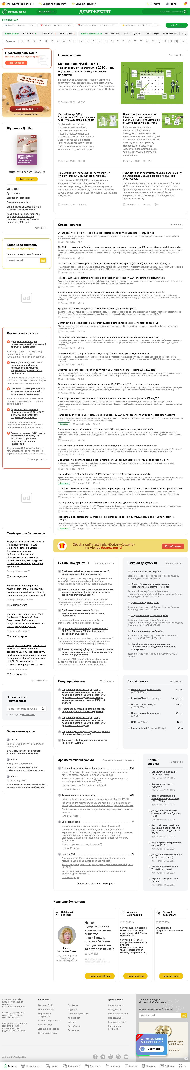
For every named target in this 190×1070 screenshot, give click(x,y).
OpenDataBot (28, 714)
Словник (10, 41)
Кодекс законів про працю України (149, 615)
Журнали (72, 1009)
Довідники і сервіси (49, 1029)
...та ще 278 (71, 816)
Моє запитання (16, 63)
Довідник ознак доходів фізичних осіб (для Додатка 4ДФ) (166, 813)
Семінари (73, 1005)
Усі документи (174, 563)
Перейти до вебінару (100, 976)
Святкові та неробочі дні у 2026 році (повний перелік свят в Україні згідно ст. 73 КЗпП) (165, 829)
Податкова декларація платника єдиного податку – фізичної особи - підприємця (84, 710)
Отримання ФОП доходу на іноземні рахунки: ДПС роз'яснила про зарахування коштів (103, 353)
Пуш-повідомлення (118, 1013)
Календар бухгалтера (49, 1020)
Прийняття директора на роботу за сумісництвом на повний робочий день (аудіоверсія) (83, 613)
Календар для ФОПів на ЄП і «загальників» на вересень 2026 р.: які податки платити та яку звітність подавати (86, 69)
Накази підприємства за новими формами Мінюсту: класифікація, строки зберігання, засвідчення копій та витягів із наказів (99, 936)
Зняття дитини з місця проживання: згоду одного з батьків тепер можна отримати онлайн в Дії (108, 322)
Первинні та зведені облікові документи (83, 768)
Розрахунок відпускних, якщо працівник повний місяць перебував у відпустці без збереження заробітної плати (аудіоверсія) (88, 592)
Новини (54, 1066)
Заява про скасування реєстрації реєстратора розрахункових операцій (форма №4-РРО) (94, 872)
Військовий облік (71, 821)
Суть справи (13, 193)
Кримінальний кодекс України (147, 631)
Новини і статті (46, 1009)
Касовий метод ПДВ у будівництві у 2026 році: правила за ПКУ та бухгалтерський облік (76, 117)
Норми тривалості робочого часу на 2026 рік (166, 844)
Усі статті (40, 227)
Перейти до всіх (135, 976)
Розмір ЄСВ (137, 698)
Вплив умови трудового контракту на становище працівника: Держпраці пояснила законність (108, 445)
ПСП (165, 33)
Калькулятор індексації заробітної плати (163, 773)
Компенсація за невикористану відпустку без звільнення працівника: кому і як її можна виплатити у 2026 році (23, 218)
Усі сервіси (175, 762)
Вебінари (169, 1066)
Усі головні (175, 55)
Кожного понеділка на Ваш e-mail (25, 254)
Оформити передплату (54, 4)
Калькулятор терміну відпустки (162, 785)
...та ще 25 (70, 877)
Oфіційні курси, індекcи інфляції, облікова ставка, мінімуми (24, 208)
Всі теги (72, 1022)
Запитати (154, 1048)
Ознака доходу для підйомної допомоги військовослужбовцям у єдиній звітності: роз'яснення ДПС (111, 292)
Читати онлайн (26, 179)
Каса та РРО (68, 854)
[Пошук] (43, 709)
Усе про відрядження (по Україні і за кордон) (164, 868)
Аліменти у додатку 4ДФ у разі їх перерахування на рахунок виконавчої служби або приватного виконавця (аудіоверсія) (87, 652)
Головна (12, 1066)
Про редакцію (115, 1018)
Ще (184, 1066)
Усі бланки (106, 681)
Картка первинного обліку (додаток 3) (82, 844)
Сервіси (133, 1066)
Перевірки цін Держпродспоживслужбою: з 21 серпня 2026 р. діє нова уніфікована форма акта (108, 502)
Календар (115, 1066)
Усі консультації (103, 563)
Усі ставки (176, 681)
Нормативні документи (44, 1015)
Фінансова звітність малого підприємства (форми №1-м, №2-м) (84, 741)
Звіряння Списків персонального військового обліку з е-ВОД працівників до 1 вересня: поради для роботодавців (152, 176)
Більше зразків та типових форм (95, 883)
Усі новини (175, 224)
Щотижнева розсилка (114, 1027)
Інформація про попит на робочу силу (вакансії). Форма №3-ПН (95, 799)
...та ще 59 (70, 848)
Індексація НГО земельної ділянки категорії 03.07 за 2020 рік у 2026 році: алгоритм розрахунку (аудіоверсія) (85, 631)
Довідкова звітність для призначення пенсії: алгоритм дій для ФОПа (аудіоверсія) (86, 572)
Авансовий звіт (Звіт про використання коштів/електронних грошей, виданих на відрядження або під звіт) (94, 859)
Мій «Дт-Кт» (176, 25)
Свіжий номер (115, 1005)
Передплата (114, 1009)
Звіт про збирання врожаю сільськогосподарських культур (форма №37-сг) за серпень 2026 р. (133, 932)
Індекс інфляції (139, 728)
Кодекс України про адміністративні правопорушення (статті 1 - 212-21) (150, 585)
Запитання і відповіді (18, 197)
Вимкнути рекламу (85, 4)
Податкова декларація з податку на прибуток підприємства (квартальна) (86, 733)
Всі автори (73, 1030)
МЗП (107, 33)
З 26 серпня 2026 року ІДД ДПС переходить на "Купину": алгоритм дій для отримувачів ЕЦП (84, 174)
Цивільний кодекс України (145, 602)
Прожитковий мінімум (143, 704)
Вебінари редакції (47, 1033)
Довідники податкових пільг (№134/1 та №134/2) (166, 856)
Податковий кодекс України (146, 571)
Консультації (45, 1024)
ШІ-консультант (33, 1066)
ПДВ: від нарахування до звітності (164, 880)
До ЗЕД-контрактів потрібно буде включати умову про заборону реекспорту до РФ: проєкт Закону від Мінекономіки (119, 247)
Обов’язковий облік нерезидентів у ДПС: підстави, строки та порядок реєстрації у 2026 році (106, 370)
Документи (95, 1066)
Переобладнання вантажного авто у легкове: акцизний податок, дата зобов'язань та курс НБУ (108, 337)
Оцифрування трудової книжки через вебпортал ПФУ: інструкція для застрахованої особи (105, 429)
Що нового (13, 189)
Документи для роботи (19, 202)
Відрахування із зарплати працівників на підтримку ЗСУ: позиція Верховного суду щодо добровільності (113, 460)
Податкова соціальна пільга (146, 713)
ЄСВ (126, 33)
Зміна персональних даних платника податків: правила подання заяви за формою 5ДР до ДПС (108, 398)
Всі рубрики (74, 1026)
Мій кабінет (74, 1018)
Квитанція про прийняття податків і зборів (84, 785)
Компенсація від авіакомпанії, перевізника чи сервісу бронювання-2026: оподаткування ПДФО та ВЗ (111, 277)
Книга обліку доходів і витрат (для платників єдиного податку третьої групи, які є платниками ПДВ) (95, 780)
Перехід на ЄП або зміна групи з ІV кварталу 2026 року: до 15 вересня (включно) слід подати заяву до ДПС (114, 263)
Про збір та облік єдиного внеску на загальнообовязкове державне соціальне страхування (153, 647)
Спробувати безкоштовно (20, 4)
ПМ (147, 33)
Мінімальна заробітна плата (146, 689)
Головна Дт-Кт (17, 11)
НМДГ (185, 33)
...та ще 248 (71, 789)
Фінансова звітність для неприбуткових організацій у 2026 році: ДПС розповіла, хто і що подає (108, 384)
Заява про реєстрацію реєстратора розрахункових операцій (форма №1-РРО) (97, 866)
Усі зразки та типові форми (117, 760)
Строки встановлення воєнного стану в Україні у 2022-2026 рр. (165, 799)
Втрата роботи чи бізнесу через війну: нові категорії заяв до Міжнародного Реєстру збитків (106, 232)
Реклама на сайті (117, 1022)
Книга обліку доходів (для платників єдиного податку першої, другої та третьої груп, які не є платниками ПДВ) (94, 773)
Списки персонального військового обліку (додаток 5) (91, 826)
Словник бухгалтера (78, 1013)
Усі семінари (38, 680)
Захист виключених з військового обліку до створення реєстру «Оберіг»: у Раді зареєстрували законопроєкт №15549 (120, 488)
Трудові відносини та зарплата (78, 795)
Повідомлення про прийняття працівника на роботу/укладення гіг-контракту (97, 810)
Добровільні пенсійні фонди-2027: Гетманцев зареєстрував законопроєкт (97, 308)
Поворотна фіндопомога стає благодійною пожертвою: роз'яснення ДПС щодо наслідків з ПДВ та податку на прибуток (141, 118)
